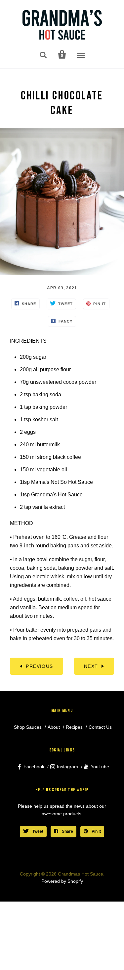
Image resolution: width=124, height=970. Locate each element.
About (54, 727)
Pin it (96, 831)
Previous (39, 666)
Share (67, 831)
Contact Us (100, 727)
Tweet (37, 831)
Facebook (33, 766)
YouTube (100, 766)
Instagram (67, 766)
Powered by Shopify (62, 881)
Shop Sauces (28, 727)
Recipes (74, 727)
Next (91, 666)
